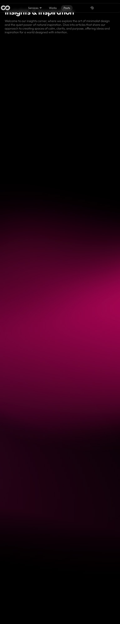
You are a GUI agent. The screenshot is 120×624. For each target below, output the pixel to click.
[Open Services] (40, 8)
